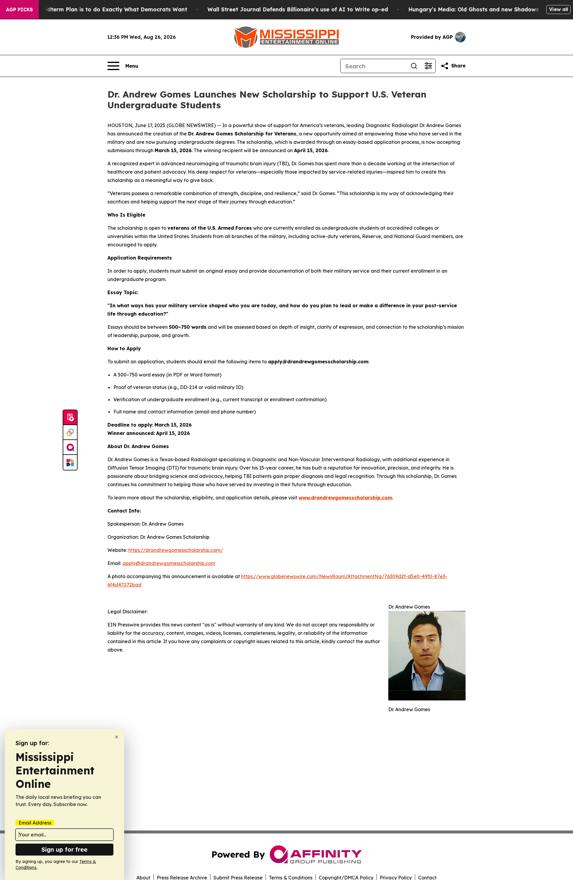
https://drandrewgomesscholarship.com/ (175, 550)
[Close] (116, 737)
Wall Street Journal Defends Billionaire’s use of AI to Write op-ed (297, 9)
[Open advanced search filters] (428, 66)
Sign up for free (64, 849)
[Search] (414, 66)
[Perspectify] (70, 432)
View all (558, 9)
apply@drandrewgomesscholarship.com (168, 563)
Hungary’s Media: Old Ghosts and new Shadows (473, 9)
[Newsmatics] (70, 462)
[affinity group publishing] (70, 447)
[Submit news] (70, 417)
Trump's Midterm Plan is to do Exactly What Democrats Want (102, 9)
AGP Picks (19, 10)
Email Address (35, 823)
